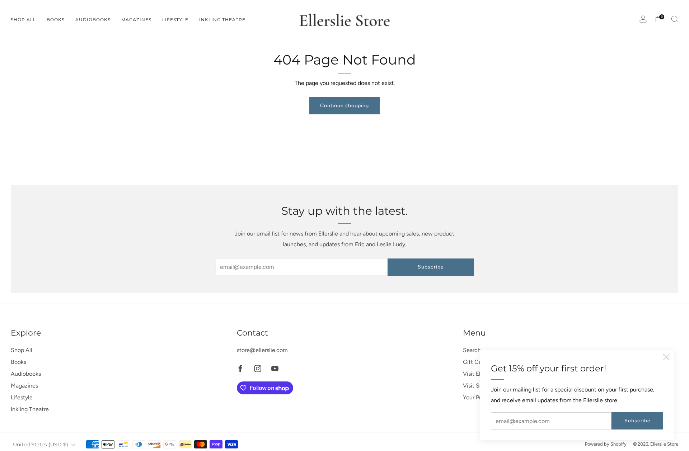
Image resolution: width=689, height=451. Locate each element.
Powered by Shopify (606, 444)
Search (472, 350)
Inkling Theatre (222, 19)
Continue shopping (344, 106)
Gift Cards (476, 362)
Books (56, 19)
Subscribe (637, 421)
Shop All (23, 19)
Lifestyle (175, 19)
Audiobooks (93, 19)
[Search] (674, 19)
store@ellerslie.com (262, 350)
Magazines (136, 19)
